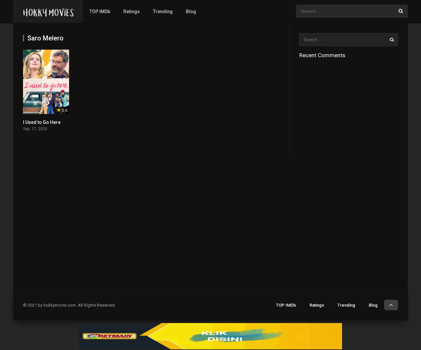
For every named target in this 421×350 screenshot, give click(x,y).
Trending (163, 11)
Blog (191, 11)
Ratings (131, 11)
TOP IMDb (99, 11)
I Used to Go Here (42, 122)
